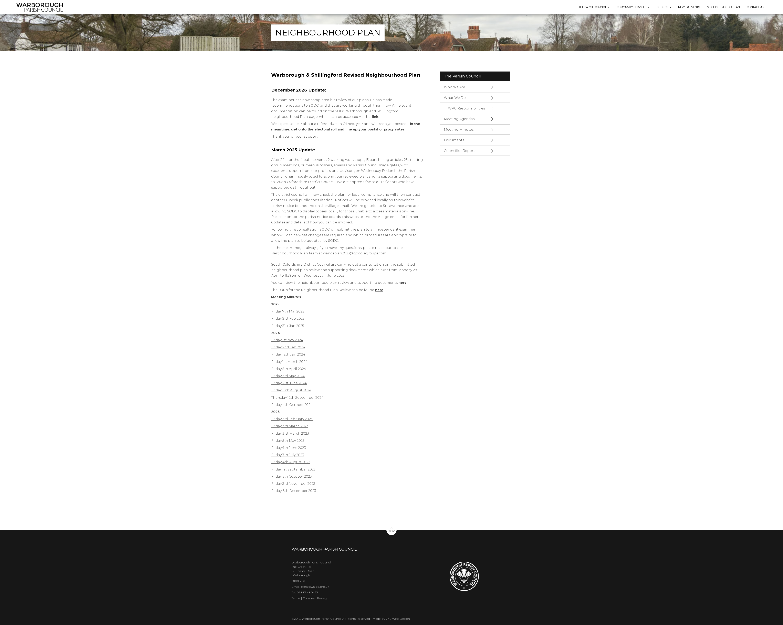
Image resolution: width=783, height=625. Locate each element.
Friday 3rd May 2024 (288, 376)
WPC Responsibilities (466, 108)
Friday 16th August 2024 (291, 390)
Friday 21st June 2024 (289, 383)
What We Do (455, 98)
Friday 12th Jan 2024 (288, 354)
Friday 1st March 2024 (289, 362)
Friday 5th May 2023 (287, 441)
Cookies (308, 598)
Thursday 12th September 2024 (297, 398)
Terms (296, 598)
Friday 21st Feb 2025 (287, 318)
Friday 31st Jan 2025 (287, 326)
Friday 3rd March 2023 (289, 426)
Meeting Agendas (459, 119)
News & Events (689, 7)
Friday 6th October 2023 (291, 476)
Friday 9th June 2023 (288, 448)
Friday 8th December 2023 (293, 491)
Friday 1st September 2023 (293, 469)
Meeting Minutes (458, 129)
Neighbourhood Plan (723, 7)
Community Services (632, 7)
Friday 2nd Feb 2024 (288, 347)
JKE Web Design (398, 619)
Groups (662, 7)
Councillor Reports (460, 151)
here (402, 283)
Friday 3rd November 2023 (293, 484)
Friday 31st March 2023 (290, 433)
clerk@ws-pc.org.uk (315, 587)
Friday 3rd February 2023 (292, 419)
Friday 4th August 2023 (290, 462)
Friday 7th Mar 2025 (287, 311)
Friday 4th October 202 (290, 405)
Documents (454, 140)
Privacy (322, 598)
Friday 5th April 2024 (288, 369)
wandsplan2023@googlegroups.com (354, 253)
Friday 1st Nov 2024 (287, 340)
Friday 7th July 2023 (287, 455)
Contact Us (755, 7)
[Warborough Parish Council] (39, 11)
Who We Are (454, 87)
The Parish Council (593, 7)
